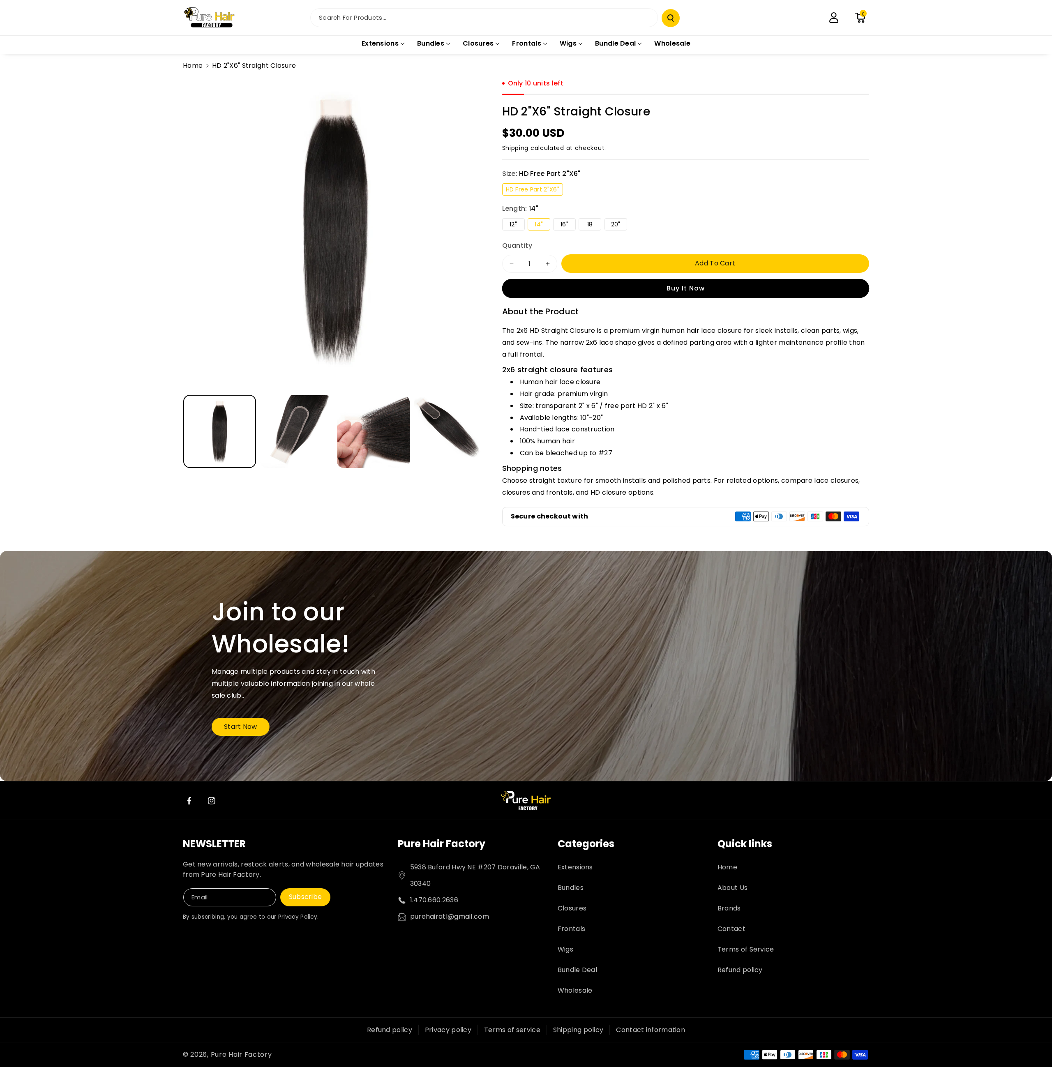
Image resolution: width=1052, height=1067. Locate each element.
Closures (572, 908)
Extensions (575, 867)
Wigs (565, 949)
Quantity (517, 245)
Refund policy (740, 970)
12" (517, 225)
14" (542, 225)
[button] (860, 18)
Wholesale (575, 990)
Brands (729, 908)
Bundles (571, 887)
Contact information (650, 1030)
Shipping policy (578, 1030)
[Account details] (834, 18)
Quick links (744, 843)
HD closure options (622, 492)
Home (193, 65)
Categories (586, 843)
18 (594, 225)
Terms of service (512, 1030)
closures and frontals (537, 492)
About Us (732, 887)
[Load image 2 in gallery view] (296, 431)
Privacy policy (448, 1030)
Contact (731, 928)
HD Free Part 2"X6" (534, 190)
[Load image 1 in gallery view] (219, 431)
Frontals (571, 928)
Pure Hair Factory (441, 843)
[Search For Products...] (671, 18)
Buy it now (686, 288)
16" (568, 225)
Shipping (515, 148)
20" (619, 225)
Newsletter (214, 843)
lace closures (836, 480)
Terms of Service (745, 949)
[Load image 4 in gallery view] (450, 431)
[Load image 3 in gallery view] (373, 431)
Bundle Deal (577, 970)
